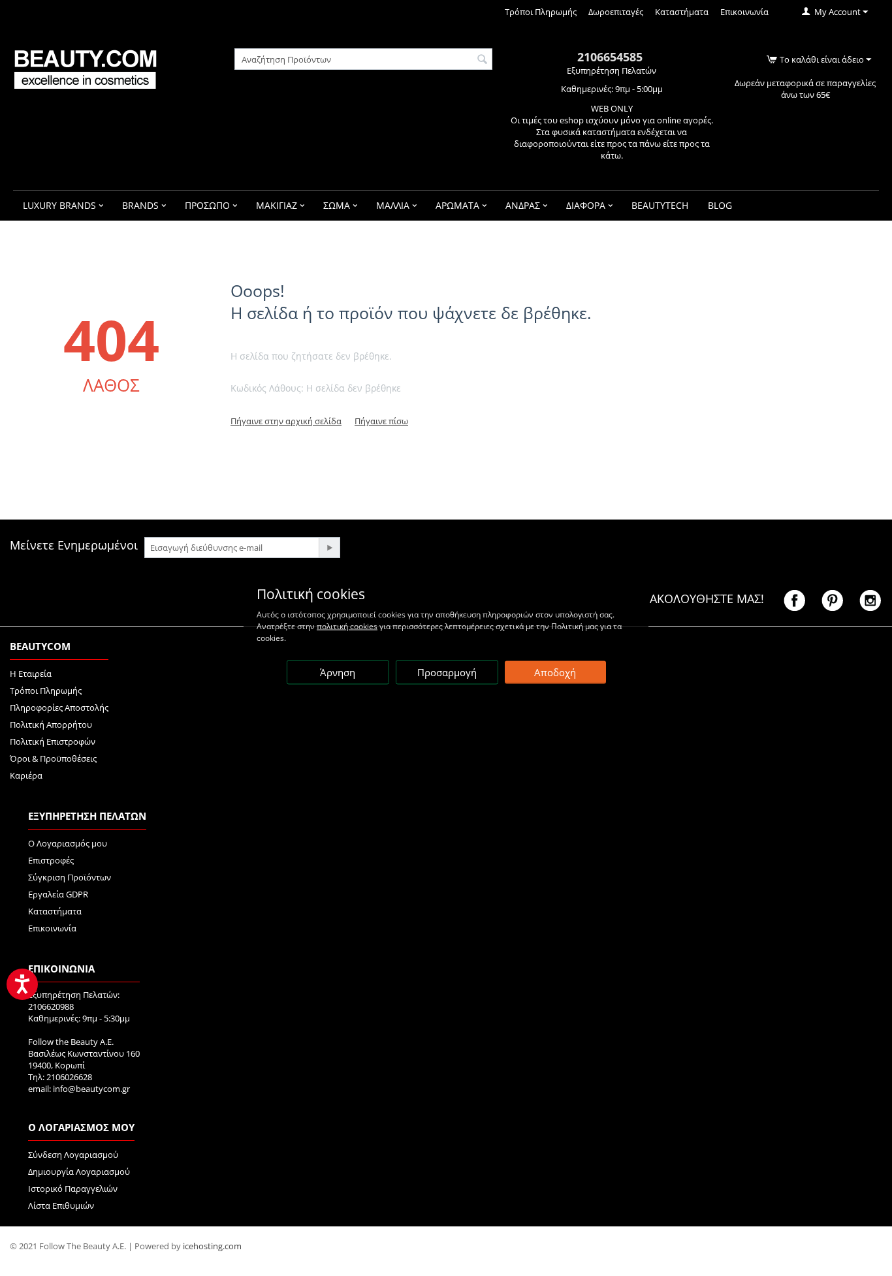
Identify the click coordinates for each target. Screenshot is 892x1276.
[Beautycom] (85, 68)
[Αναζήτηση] (482, 60)
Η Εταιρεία (31, 673)
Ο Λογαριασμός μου (67, 843)
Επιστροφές (51, 860)
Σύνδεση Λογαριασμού (73, 1154)
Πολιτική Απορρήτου (51, 724)
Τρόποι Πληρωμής (541, 12)
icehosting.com (212, 1246)
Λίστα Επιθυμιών (61, 1205)
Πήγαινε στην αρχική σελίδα (286, 421)
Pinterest (832, 600)
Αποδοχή (555, 671)
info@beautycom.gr (91, 1089)
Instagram (870, 600)
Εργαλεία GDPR (58, 894)
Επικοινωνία (744, 12)
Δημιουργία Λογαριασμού (79, 1171)
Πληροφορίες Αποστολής (59, 707)
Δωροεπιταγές (615, 12)
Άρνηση (337, 671)
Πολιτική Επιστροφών (52, 741)
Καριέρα (26, 775)
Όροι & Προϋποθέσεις (53, 758)
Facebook (794, 600)
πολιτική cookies (347, 625)
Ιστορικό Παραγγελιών (73, 1188)
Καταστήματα (682, 12)
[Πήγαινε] (329, 547)
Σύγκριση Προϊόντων (69, 877)
